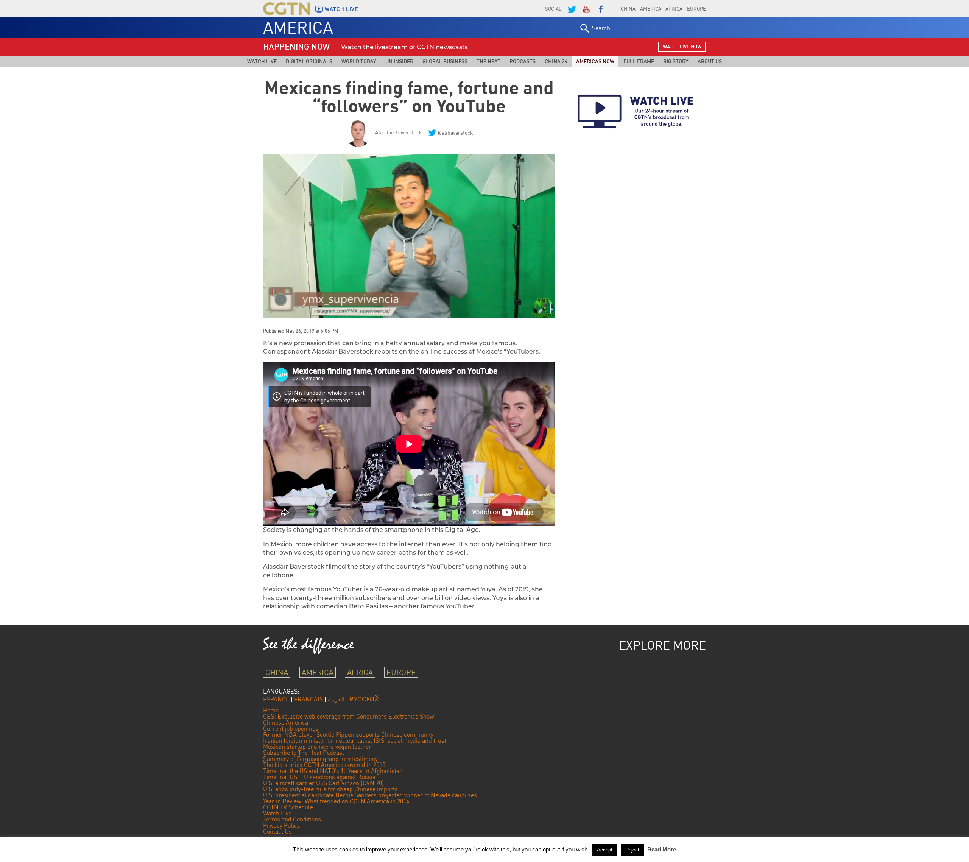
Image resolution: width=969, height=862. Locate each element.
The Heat (488, 61)
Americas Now (595, 61)
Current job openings (291, 728)
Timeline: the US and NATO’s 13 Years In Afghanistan (333, 771)
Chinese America (285, 722)
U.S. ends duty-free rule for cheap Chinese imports (330, 789)
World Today (358, 61)
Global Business (444, 61)
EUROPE (696, 9)
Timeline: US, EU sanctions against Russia (319, 777)
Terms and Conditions (292, 819)
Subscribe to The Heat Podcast (303, 752)
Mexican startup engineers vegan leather (317, 746)
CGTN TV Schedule (288, 807)
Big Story (676, 61)
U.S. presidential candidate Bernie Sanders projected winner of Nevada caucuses (370, 795)
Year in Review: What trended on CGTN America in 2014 (336, 801)
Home (271, 710)
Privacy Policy (281, 825)
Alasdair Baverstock (398, 132)
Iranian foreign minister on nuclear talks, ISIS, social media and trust (354, 740)
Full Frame (638, 61)
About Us (710, 61)
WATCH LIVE (341, 9)
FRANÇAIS (308, 699)
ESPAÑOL (276, 699)
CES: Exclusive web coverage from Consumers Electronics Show (348, 716)
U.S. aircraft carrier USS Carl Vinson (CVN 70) (323, 783)
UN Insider (399, 61)
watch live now (682, 47)
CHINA (628, 9)
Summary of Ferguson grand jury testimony (320, 758)
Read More (661, 849)
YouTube (586, 8)
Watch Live (262, 61)
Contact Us (277, 831)
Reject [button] (632, 850)
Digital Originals (309, 61)
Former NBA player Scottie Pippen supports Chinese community (348, 734)
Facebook (600, 8)
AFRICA (673, 9)
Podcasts (522, 61)
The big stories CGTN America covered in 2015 (324, 764)
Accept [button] (604, 850)
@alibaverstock (455, 132)
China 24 (556, 61)
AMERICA (650, 9)
